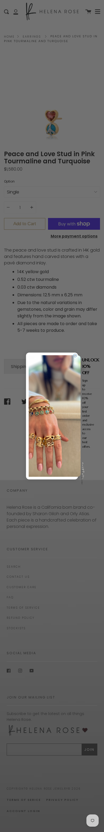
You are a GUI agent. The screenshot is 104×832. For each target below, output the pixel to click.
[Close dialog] (75, 355)
